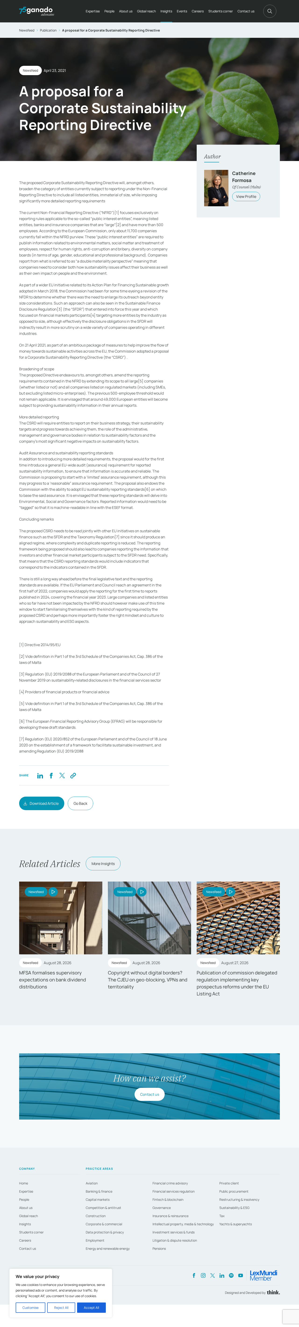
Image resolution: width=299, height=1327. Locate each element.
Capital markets (98, 1199)
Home (23, 1183)
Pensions (159, 1248)
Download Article (44, 803)
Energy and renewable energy (108, 1248)
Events (182, 11)
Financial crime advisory (170, 1183)
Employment (95, 1240)
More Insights (103, 863)
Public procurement (234, 1191)
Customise (30, 1307)
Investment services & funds (174, 1232)
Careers (198, 11)
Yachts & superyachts (235, 1224)
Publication (48, 30)
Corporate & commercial (104, 1224)
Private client (229, 1183)
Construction (96, 1216)
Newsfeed (26, 30)
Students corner (220, 11)
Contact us (246, 11)
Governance (162, 1207)
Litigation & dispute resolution (175, 1240)
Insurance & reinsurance (171, 1216)
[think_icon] (273, 1292)
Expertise (93, 11)
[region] (60, 1293)
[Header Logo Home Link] (36, 11)
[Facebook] (51, 775)
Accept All (91, 1307)
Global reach (146, 11)
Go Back (80, 803)
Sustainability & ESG (234, 1207)
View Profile (246, 196)
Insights (166, 11)
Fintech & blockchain (168, 1199)
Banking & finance (99, 1191)
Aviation (92, 1183)
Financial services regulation (174, 1191)
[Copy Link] (73, 775)
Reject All (61, 1307)
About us (125, 11)
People (109, 11)
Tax (221, 1216)
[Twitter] (62, 775)
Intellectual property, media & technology (183, 1224)
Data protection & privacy (105, 1232)
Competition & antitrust (103, 1207)
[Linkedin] (40, 775)
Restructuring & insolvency (239, 1199)
